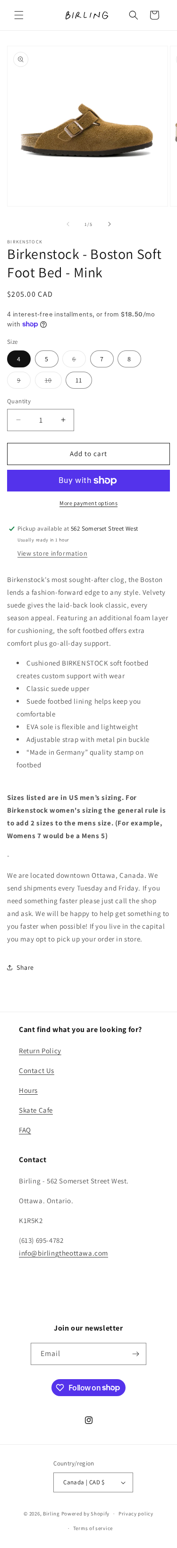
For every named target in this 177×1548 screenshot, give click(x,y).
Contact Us (36, 1070)
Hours (28, 1090)
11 (79, 380)
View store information (52, 553)
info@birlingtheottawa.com (63, 1252)
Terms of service (93, 1528)
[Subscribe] (135, 1354)
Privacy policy (135, 1513)
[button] (18, 15)
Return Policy (40, 1050)
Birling (51, 1513)
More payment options (88, 503)
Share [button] (25, 967)
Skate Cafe (36, 1110)
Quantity (19, 401)
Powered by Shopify (85, 1513)
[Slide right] (109, 224)
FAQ (25, 1129)
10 (53, 382)
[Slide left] (68, 224)
